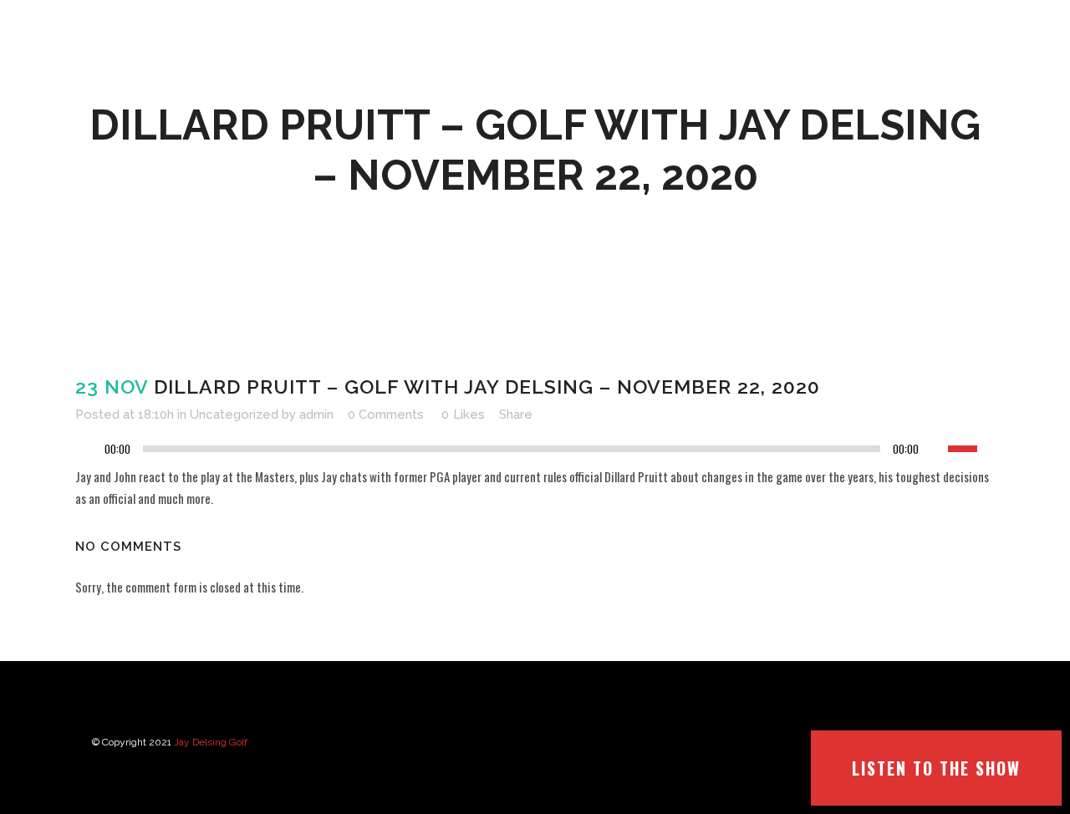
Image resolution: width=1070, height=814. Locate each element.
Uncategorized (234, 414)
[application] (535, 453)
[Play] (93, 449)
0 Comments (386, 414)
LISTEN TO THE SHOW (936, 768)
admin (316, 414)
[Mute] (935, 448)
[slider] (971, 447)
